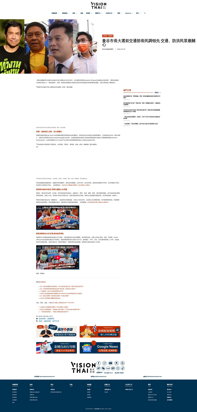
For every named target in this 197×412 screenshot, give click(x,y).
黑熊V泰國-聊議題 (152, 400)
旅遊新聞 (14, 397)
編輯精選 (47, 321)
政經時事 (105, 36)
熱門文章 (55, 321)
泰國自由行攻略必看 (34, 392)
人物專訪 (150, 392)
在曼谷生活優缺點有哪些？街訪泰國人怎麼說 (54, 307)
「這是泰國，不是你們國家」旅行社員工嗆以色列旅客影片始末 (140, 123)
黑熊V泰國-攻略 (33, 400)
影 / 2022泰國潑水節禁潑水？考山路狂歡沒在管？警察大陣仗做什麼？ (62, 286)
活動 (81, 13)
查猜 (40, 321)
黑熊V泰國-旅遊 (33, 397)
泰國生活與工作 (129, 389)
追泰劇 (88, 394)
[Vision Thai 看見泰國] (98, 5)
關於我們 (169, 389)
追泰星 (88, 392)
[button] (145, 13)
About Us (128, 13)
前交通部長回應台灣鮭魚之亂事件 (97, 202)
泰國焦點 (43, 282)
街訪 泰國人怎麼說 (57, 303)
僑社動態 (14, 392)
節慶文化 (97, 13)
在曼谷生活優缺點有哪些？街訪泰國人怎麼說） (76, 185)
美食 (73, 13)
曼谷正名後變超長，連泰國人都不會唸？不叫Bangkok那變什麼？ (60, 309)
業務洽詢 (169, 394)
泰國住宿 (32, 394)
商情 (13, 402)
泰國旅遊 (64, 13)
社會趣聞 (14, 400)
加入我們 (169, 392)
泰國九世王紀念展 (152, 394)
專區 (118, 13)
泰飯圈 (88, 13)
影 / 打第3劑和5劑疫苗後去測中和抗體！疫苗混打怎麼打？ (58, 289)
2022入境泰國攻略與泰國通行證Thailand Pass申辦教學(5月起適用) (61, 293)
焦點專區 (150, 389)
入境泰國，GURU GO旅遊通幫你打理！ (52, 291)
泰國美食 (53, 389)
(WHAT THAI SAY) (68, 303)
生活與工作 (109, 13)
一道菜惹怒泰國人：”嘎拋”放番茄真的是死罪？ (54, 312)
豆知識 (106, 392)
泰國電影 (89, 397)
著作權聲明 (169, 400)
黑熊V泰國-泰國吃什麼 (56, 392)
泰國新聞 (54, 13)
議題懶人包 (150, 397)
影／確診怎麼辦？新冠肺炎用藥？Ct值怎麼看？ (55, 296)
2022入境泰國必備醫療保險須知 (50, 298)
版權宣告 (169, 397)
